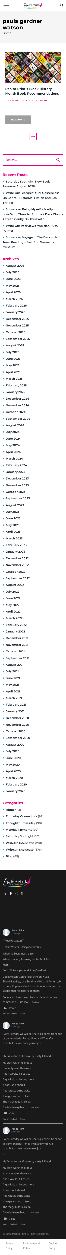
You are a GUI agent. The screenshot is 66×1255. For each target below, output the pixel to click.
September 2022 (18, 578)
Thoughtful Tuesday (24, 823)
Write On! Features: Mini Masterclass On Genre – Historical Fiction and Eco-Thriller (31, 197)
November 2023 (17, 485)
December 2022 (17, 558)
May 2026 (13, 285)
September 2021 (17, 658)
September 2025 (18, 339)
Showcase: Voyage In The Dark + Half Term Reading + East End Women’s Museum (31, 242)
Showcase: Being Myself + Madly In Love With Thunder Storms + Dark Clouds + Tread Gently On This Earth (33, 214)
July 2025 (12, 352)
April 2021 (13, 691)
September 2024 (18, 418)
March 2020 (14, 778)
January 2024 (15, 472)
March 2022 (14, 618)
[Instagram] (16, 893)
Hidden (13, 809)
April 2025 (13, 372)
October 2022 (15, 571)
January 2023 (15, 551)
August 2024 (15, 425)
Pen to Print (17, 931)
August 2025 (15, 345)
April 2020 (13, 771)
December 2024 (17, 398)
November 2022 (17, 565)
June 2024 (13, 438)
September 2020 (18, 738)
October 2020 (16, 731)
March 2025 (14, 378)
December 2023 (17, 478)
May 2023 (12, 525)
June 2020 (13, 758)
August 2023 (15, 505)
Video (12, 1113)
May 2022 (12, 605)
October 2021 (15, 651)
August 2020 (15, 744)
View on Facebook (10, 1013)
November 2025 (17, 325)
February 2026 (16, 305)
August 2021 (14, 664)
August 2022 (15, 585)
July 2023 (12, 511)
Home (7, 33)
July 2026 (12, 272)
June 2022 (13, 598)
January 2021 (15, 711)
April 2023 (13, 531)
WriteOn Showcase (24, 849)
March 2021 (14, 698)
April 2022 (13, 611)
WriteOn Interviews (24, 843)
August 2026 (15, 265)
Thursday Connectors (24, 816)
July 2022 (12, 591)
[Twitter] (5, 893)
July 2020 (13, 751)
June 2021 (13, 678)
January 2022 (15, 631)
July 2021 (12, 671)
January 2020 (15, 791)
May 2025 (12, 365)
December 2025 (17, 319)
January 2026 (15, 312)
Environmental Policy (31, 1246)
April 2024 (13, 452)
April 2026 (13, 292)
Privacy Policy (9, 1246)
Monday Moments (22, 829)
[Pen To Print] (33, 5)
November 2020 (17, 724)
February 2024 (16, 465)
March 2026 (14, 299)
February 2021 (16, 704)
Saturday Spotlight (23, 836)
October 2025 (15, 332)
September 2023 (18, 498)
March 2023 (14, 538)
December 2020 (17, 718)
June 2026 (13, 279)
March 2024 (14, 458)
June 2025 (13, 358)
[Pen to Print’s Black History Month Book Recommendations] (33, 67)
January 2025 (15, 392)
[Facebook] (10, 893)
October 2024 (16, 412)
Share (22, 1013)
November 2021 (17, 645)
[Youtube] (22, 893)
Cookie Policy (53, 1246)
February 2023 (16, 545)
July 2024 (13, 432)
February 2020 (16, 784)
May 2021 (12, 684)
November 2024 (17, 405)
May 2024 (13, 445)
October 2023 (15, 492)
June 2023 (13, 518)
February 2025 (16, 385)
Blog (12, 856)
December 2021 (17, 638)
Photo (12, 1008)
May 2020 (13, 764)
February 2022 (16, 625)
